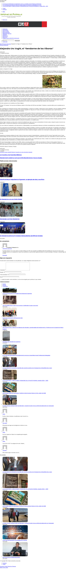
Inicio (1, 43)
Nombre (2, 272)
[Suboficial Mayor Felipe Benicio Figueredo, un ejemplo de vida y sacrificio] (6, 176)
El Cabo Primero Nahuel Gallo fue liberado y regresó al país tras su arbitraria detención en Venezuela (28, 406)
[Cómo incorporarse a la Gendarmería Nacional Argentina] (10, 292)
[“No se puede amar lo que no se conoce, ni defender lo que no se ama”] (10, 304)
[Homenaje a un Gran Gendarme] (11, 216)
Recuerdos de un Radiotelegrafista (11, 557)
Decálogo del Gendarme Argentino (11, 341)
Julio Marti (5, 423)
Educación (6, 31)
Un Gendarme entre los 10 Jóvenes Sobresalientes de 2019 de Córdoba (21, 236)
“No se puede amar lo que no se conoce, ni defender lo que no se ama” (20, 305)
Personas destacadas (7, 43)
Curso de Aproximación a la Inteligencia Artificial (15, 540)
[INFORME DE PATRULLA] (11, 17)
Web (1, 277)
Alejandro (5, 450)
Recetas (5, 37)
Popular (4, 283)
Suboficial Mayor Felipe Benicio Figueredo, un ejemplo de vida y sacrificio (22, 179)
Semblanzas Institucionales (11, 38)
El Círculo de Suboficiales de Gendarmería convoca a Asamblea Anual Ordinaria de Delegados (22, 3)
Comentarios (5, 286)
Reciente (4, 285)
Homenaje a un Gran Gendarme (9, 219)
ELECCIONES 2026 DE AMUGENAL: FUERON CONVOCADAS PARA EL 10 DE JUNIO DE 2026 (24, 393)
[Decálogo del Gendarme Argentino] (6, 340)
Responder (5, 255)
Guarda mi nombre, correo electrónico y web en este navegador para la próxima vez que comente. (21, 279)
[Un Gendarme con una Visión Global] (11, 196)
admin (4, 414)
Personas (5, 35)
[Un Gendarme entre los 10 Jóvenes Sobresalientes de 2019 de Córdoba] (12, 233)
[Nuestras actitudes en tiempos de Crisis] (10, 316)
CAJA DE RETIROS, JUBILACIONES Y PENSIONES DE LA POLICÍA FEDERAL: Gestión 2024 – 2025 (25, 6)
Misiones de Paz (7, 33)
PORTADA (5, 29)
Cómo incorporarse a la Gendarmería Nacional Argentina (17, 293)
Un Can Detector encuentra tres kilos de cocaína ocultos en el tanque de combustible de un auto (22, 5)
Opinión (5, 34)
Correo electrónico (4, 274)
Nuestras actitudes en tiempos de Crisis (13, 318)
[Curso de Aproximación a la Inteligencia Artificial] (15, 538)
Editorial (5, 30)
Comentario (3, 270)
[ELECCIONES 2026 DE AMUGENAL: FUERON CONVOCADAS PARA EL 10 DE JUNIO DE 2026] (10, 391)
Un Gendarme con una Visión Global (11, 199)
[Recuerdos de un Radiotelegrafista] (15, 556)
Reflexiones (6, 32)
